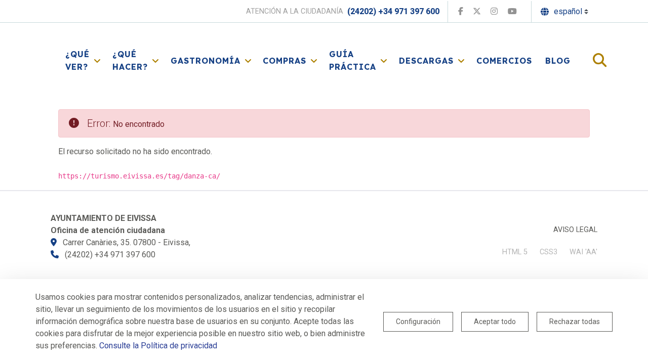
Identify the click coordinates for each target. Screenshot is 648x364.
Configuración (418, 321)
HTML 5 (515, 252)
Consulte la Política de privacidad (158, 345)
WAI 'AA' (583, 252)
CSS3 (548, 252)
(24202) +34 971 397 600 (393, 11)
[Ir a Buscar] (599, 61)
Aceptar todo (495, 321)
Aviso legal (575, 229)
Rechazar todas (574, 321)
